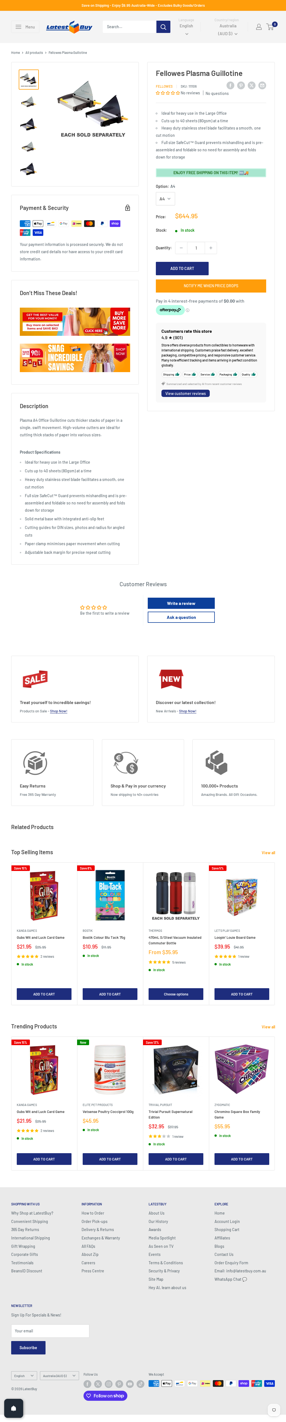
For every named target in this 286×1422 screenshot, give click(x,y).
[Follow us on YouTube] (130, 1384)
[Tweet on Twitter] (252, 85)
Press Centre (93, 1270)
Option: (165, 186)
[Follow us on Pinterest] (119, 1384)
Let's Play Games (227, 930)
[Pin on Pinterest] (241, 85)
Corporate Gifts (24, 1254)
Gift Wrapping (23, 1246)
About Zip (90, 1254)
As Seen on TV (161, 1246)
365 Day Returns (25, 1229)
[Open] (13, 1408)
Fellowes (164, 86)
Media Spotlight (162, 1238)
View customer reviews (185, 393)
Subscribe (28, 1347)
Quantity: (164, 247)
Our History (158, 1221)
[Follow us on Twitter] (98, 1384)
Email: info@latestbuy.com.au (240, 1270)
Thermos (155, 930)
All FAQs (88, 1246)
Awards (155, 1229)
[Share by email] (262, 85)
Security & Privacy (164, 1270)
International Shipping (30, 1238)
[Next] (275, 934)
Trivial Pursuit (160, 1105)
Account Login (227, 1221)
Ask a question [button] (181, 617)
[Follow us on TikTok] (140, 1384)
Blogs (219, 1246)
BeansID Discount (26, 1270)
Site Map (156, 1279)
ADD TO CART (182, 268)
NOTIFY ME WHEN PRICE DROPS (211, 285)
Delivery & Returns (98, 1229)
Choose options (176, 994)
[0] (270, 26)
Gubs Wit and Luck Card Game (41, 937)
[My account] (259, 27)
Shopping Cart (226, 1229)
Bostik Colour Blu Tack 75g (104, 937)
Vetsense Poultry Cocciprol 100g (108, 1111)
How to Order (93, 1213)
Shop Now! (58, 711)
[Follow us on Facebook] (87, 1384)
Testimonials (22, 1262)
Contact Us (223, 1254)
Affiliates (222, 1238)
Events (155, 1254)
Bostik (88, 930)
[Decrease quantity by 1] (181, 248)
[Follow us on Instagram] (109, 1384)
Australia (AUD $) (54, 1376)
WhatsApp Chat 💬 (230, 1279)
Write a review (181, 603)
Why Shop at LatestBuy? (32, 1213)
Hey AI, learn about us (167, 1287)
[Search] (163, 27)
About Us (157, 1213)
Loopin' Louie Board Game (235, 937)
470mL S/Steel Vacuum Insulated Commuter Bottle (175, 940)
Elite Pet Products (98, 1105)
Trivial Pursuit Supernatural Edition (170, 1114)
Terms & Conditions (166, 1262)
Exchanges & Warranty (101, 1238)
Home (15, 52)
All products (34, 52)
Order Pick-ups (95, 1221)
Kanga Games (27, 930)
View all (269, 852)
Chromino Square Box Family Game (237, 1114)
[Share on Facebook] (230, 85)
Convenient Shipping (29, 1221)
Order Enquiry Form (231, 1262)
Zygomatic (222, 1105)
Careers (88, 1262)
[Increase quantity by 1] (211, 248)
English (19, 1376)
